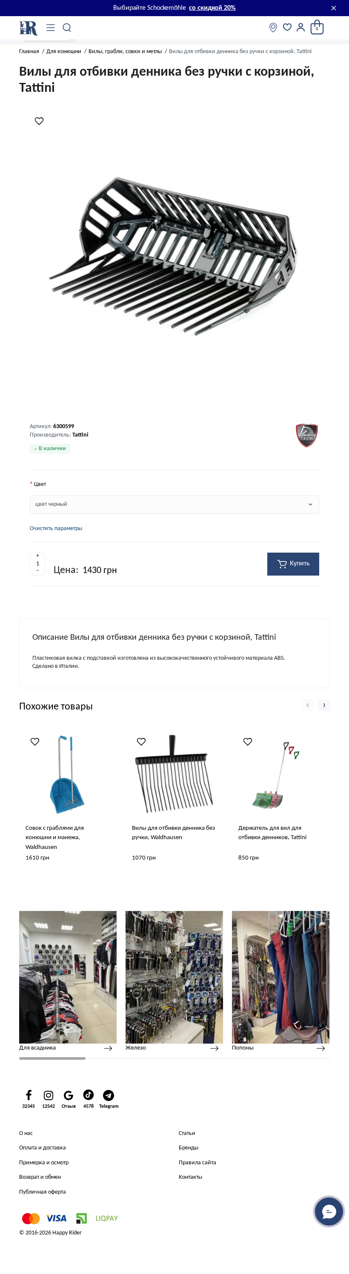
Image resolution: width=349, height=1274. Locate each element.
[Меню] (50, 28)
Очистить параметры (56, 528)
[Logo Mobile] (28, 28)
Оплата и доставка (42, 1148)
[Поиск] (67, 28)
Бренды (188, 1148)
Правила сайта (197, 1163)
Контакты (190, 1177)
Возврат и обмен (40, 1177)
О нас (26, 1133)
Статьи (187, 1133)
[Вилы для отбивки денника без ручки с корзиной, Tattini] (174, 258)
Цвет (40, 484)
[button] (308, 705)
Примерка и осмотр (44, 1163)
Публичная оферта (42, 1192)
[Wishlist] (39, 121)
